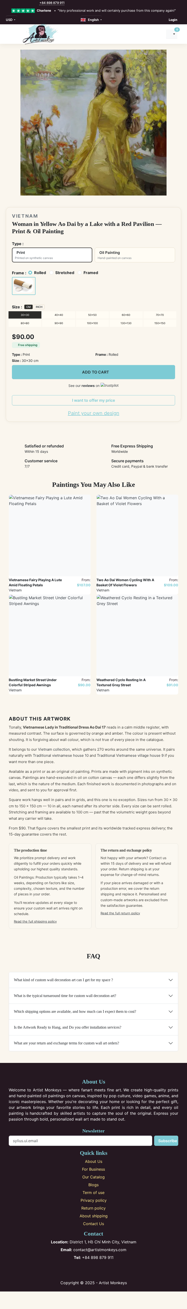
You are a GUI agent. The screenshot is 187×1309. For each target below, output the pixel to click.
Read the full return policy (120, 913)
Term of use (93, 1192)
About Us (93, 1161)
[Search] (158, 34)
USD (9, 20)
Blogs (93, 1184)
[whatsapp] (36, 3)
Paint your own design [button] (93, 413)
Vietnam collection (54, 749)
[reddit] (31, 3)
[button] (24, 286)
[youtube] (26, 3)
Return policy (93, 1208)
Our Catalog (93, 1177)
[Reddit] (110, 1270)
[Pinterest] (94, 1270)
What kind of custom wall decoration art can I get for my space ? (63, 980)
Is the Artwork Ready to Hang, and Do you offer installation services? (67, 1027)
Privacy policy (94, 1200)
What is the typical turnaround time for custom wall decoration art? (65, 996)
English (93, 20)
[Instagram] (86, 1270)
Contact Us (93, 1223)
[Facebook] (78, 1270)
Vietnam (25, 216)
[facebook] (10, 3)
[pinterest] (21, 3)
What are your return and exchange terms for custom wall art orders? (66, 1043)
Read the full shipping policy (35, 921)
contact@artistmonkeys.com (93, 1249)
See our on (84, 385)
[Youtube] (102, 1270)
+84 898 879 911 (52, 3)
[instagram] (16, 3)
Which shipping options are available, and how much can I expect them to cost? (75, 1011)
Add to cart (95, 372)
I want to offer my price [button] (93, 400)
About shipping (94, 1215)
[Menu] (11, 34)
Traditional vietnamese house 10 (61, 755)
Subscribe (167, 1140)
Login (173, 20)
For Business (93, 1169)
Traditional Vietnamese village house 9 (130, 755)
